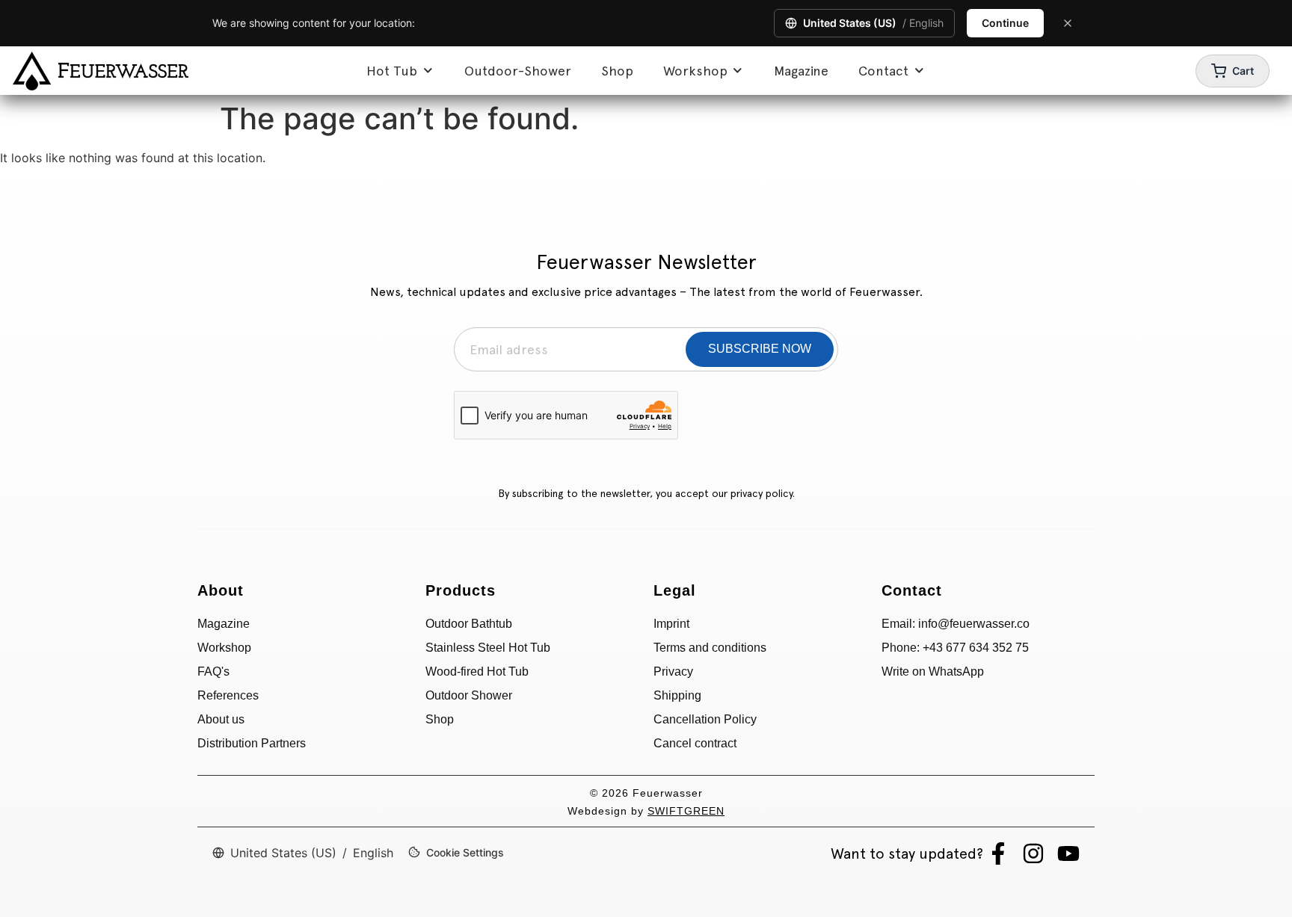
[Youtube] (1068, 853)
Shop (617, 70)
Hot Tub (391, 70)
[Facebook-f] (998, 853)
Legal (674, 590)
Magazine (801, 70)
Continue (1005, 22)
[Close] (1068, 23)
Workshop (695, 70)
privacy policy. (762, 493)
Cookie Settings (465, 852)
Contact (883, 70)
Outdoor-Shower (517, 70)
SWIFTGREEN (686, 811)
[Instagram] (1033, 853)
